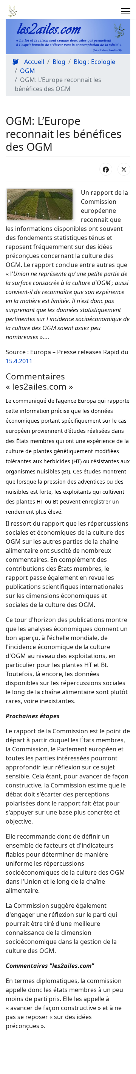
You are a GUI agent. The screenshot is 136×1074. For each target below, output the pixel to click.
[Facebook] (105, 169)
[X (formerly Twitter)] (123, 169)
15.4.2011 (19, 361)
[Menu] (125, 11)
